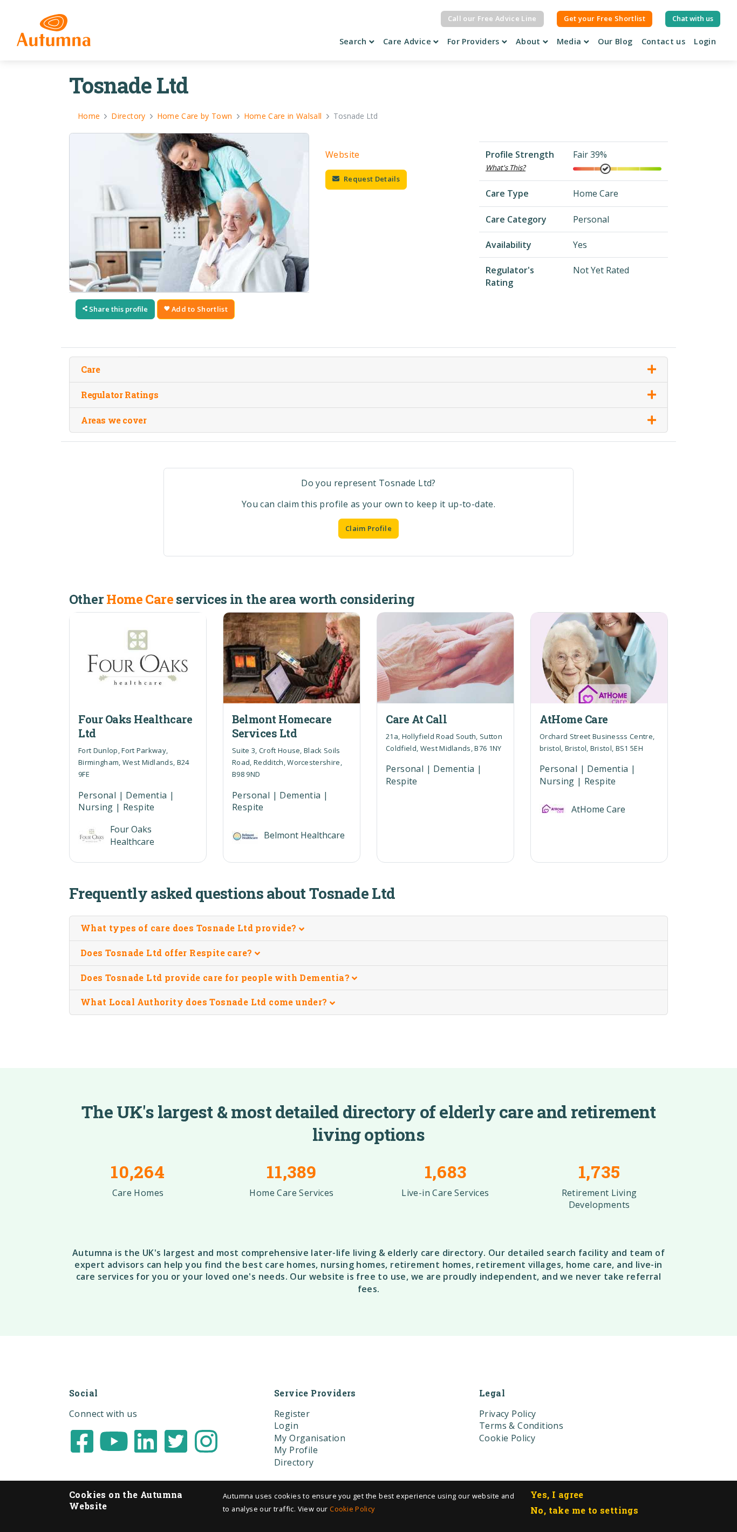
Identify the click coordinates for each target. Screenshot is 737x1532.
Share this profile (117, 309)
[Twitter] (176, 1441)
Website (342, 154)
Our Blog (615, 41)
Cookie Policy (352, 1509)
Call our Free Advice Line (492, 18)
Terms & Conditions (521, 1426)
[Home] (54, 30)
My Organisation (309, 1438)
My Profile (296, 1450)
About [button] (529, 41)
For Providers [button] (474, 41)
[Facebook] (82, 1441)
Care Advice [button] (408, 41)
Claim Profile (368, 528)
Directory (294, 1462)
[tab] (368, 928)
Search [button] (354, 41)
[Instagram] (206, 1441)
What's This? (506, 167)
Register (292, 1414)
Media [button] (570, 41)
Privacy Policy (507, 1414)
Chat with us (692, 18)
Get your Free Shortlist (604, 18)
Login (705, 41)
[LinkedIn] (146, 1441)
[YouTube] (113, 1441)
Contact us (664, 41)
